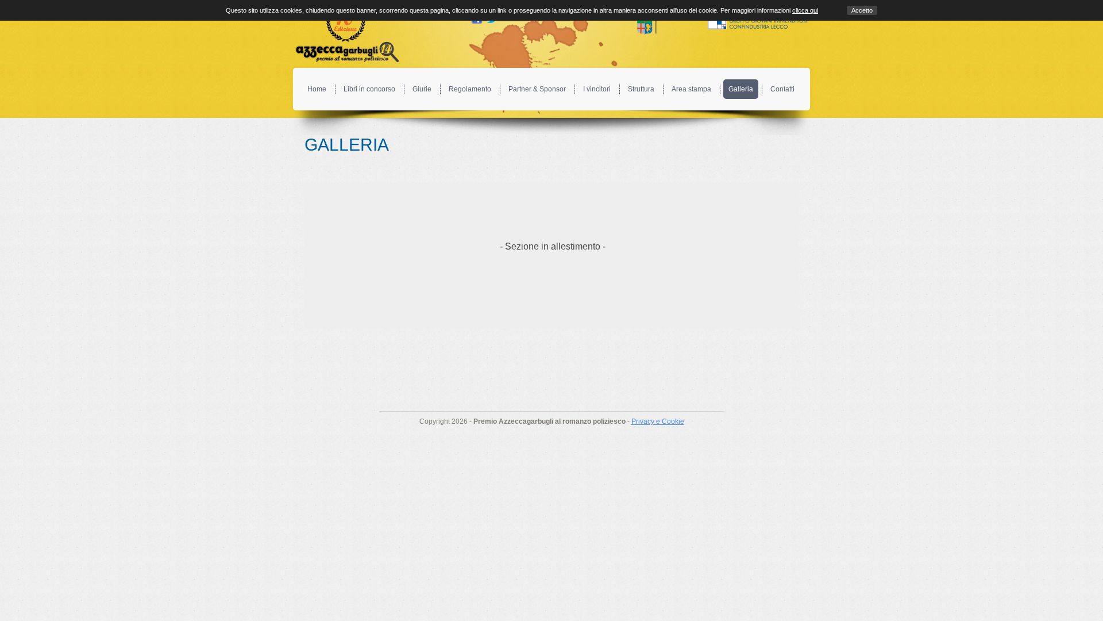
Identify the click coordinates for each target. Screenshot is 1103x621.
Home (316, 89)
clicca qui (805, 10)
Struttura (641, 89)
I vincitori (597, 89)
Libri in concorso (369, 89)
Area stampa (691, 89)
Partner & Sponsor (537, 89)
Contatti (782, 89)
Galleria (740, 89)
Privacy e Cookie (657, 421)
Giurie (421, 89)
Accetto (862, 10)
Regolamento (470, 89)
